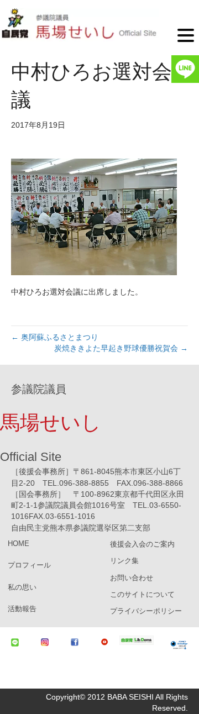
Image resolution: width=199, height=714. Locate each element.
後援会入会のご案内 (142, 544)
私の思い (22, 587)
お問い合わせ (131, 578)
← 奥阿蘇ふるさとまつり (54, 337)
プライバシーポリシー (146, 611)
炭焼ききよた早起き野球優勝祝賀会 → (121, 348)
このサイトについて (142, 594)
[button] (185, 34)
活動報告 (22, 609)
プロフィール (29, 565)
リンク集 (124, 560)
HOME (18, 543)
